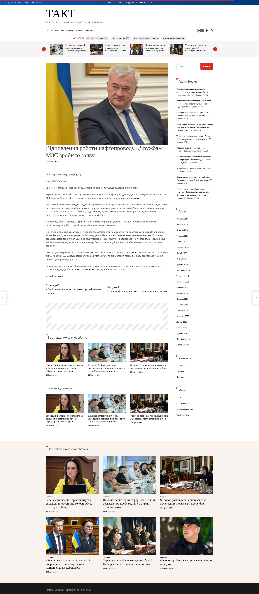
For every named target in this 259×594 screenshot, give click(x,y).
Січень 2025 (181, 328)
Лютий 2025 (181, 322)
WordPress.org (182, 415)
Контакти (148, 2)
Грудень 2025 (182, 265)
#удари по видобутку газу (174, 38)
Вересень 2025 (182, 282)
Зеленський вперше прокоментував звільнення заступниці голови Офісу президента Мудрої (64, 368)
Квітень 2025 (182, 310)
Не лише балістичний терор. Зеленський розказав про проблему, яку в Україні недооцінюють (106, 368)
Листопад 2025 (183, 270)
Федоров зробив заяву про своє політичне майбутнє (195, 48)
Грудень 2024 (182, 333)
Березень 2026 (182, 247)
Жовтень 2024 (182, 345)
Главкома (134, 198)
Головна (110, 2)
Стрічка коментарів (184, 409)
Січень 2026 (181, 259)
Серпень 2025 (182, 287)
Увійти (179, 398)
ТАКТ (60, 13)
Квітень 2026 (182, 242)
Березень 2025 (182, 316)
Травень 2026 (182, 236)
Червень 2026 (182, 230)
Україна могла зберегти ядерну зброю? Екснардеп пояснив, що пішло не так (156, 49)
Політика (139, 2)
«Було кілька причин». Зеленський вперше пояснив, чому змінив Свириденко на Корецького (115, 50)
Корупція (130, 2)
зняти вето (132, 252)
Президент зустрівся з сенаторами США (193, 168)
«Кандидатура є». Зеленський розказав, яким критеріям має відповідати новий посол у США (194, 160)
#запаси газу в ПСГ (121, 38)
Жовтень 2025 (182, 276)
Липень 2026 (182, 224)
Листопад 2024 (183, 339)
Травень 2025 (182, 305)
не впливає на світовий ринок (86, 269)
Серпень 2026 (182, 219)
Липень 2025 (182, 293)
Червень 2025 (182, 299)
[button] (44, 49)
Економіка (120, 2)
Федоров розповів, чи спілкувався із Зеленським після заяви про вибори (75, 49)
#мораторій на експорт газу (146, 38)
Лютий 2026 (181, 253)
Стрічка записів (183, 403)
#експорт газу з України (97, 38)
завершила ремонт (77, 221)
